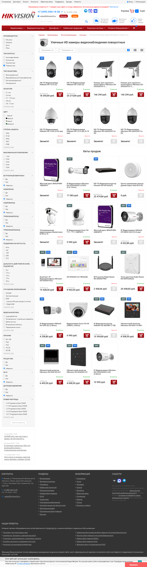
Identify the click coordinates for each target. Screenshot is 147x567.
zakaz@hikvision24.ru (48, 16)
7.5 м (8, 273)
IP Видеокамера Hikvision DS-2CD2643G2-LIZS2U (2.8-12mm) (78, 185)
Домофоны (54, 28)
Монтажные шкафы (47, 508)
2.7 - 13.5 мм (10, 98)
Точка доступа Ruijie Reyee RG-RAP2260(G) (132, 278)
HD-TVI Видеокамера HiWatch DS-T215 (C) (49, 84)
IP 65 (8, 136)
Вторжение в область (14, 324)
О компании (6, 2)
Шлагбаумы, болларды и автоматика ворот (19, 535)
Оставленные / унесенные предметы (19, 319)
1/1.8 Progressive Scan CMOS (16, 406)
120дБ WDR (10, 304)
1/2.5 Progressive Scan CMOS (16, 411)
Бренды (69, 2)
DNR (7, 299)
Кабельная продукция (72, 28)
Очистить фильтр (18, 423)
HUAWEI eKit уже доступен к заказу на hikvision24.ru (16, 437)
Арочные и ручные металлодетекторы (17, 544)
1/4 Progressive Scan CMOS (16, 403)
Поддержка (59, 2)
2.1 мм (8, 92)
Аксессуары (44, 499)
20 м (7, 281)
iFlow (8, 48)
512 (7, 258)
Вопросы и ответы (83, 505)
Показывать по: (68, 50)
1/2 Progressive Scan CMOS (16, 409)
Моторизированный (13, 80)
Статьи (79, 502)
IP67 (7, 141)
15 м (7, 278)
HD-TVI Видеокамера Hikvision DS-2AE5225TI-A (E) (132, 131)
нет (7, 250)
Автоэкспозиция (12, 296)
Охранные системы (95, 28)
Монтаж (64, 16)
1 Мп (7, 156)
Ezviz (8, 45)
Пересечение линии (13, 327)
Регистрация (140, 2)
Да (7, 179)
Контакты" (114, 7)
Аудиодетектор (11, 316)
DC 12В (8, 339)
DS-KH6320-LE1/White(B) (77, 277)
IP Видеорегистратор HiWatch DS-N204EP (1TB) (105, 324)
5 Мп (7, 167)
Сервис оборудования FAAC (87, 541)
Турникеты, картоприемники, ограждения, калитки (22, 538)
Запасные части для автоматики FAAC (91, 544)
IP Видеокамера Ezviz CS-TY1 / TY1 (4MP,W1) (78, 231)
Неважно (9, 185)
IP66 (7, 139)
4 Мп (7, 165)
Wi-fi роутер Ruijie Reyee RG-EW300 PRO (104, 278)
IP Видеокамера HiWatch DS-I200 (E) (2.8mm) (50, 324)
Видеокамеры (17, 28)
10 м (7, 275)
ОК (140, 562)
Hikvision (9, 40)
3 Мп (7, 162)
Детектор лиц (11, 322)
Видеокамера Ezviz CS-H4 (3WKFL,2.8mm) (78, 324)
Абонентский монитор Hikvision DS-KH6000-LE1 (77, 371)
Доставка (17, 2)
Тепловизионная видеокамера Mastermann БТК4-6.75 (51, 232)
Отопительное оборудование (51, 511)
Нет (7, 182)
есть (7, 247)
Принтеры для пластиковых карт (15, 532)
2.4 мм (8, 95)
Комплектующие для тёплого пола (53, 505)
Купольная (10, 60)
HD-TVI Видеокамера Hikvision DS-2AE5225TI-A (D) (105, 131)
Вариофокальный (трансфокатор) (18, 78)
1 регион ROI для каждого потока (18, 301)
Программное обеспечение (50, 502)
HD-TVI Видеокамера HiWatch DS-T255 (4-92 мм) (51, 130)
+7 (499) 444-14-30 (49, 11)
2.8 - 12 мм (10, 104)
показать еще (8, 106)
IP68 (7, 144)
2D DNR (8, 293)
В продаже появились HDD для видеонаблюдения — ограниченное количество (17, 447)
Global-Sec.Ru (51, 528)
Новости (77, 2)
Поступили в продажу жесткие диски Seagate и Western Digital (17, 458)
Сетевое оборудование (117, 28)
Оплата (25, 2)
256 (7, 255)
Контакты (34, 2)
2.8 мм (8, 101)
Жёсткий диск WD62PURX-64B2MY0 (105, 231)
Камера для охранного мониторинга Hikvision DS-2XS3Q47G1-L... (105, 84)
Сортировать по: (47, 50)
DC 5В (8, 350)
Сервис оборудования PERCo (88, 538)
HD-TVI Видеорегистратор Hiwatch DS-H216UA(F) (105, 184)
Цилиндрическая (12, 57)
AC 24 (8, 348)
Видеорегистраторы (36, 28)
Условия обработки (23, 563)
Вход (131, 2)
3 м (7, 270)
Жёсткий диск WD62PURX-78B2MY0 (51, 184)
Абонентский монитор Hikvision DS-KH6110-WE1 (131, 324)
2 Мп (7, 159)
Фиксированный (12, 75)
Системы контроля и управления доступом (19, 541)
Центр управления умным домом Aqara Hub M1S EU (132, 184)
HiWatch (9, 42)
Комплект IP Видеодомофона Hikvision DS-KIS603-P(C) (51, 279)
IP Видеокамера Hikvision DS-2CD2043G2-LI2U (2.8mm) (105, 372)
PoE (7, 342)
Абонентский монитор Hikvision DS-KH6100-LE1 (50, 371)
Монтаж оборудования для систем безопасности (95, 535)
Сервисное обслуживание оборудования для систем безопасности (102, 532)
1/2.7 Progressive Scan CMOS (16, 414)
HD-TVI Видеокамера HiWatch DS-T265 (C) (76, 84)
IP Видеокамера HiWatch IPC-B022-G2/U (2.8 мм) (131, 231)
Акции (74, 16)
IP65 (7, 133)
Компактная (10, 63)
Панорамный (11, 83)
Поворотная (10, 66)
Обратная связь (47, 2)
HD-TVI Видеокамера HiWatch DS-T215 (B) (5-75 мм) (78, 131)
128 (7, 253)
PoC (7, 345)
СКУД (42, 496)
